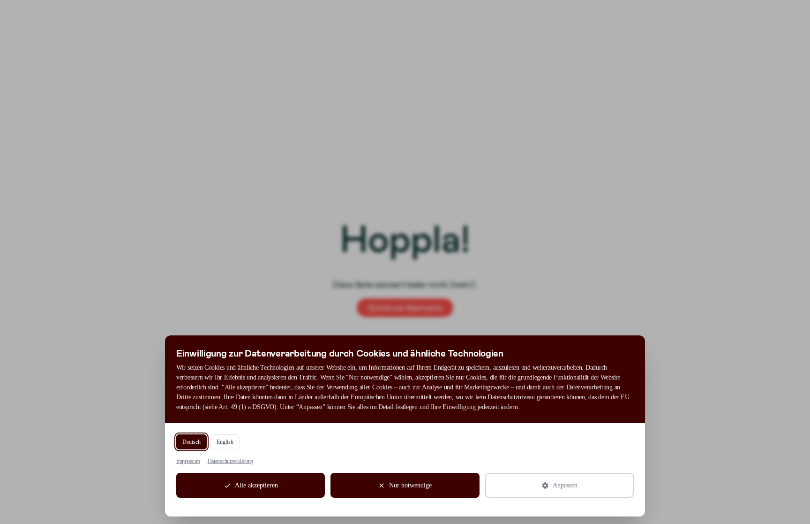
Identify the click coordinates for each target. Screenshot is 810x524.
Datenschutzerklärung (231, 461)
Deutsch (191, 442)
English (225, 442)
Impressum (188, 461)
